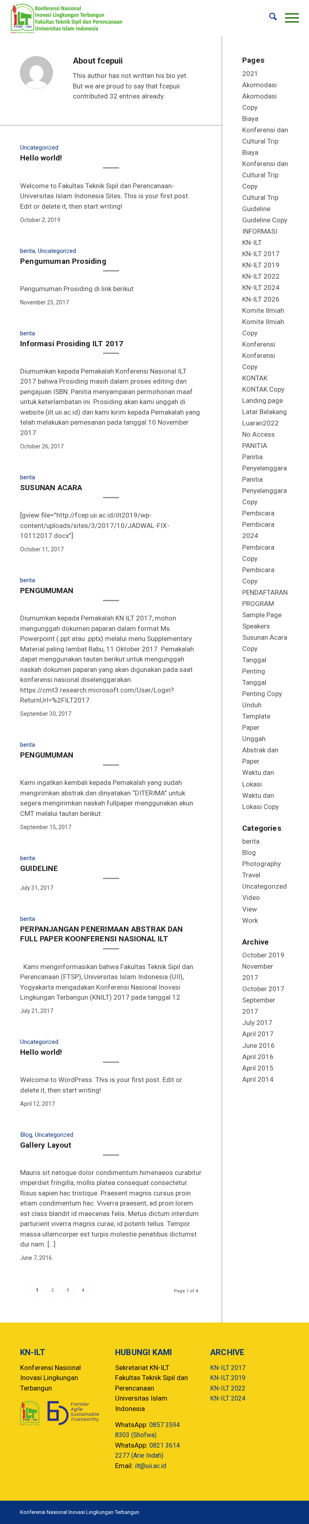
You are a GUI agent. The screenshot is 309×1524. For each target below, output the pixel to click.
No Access (258, 434)
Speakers (256, 626)
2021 (250, 74)
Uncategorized (39, 147)
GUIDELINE (39, 868)
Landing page (262, 400)
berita (27, 251)
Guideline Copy (264, 220)
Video (251, 897)
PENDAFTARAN (265, 592)
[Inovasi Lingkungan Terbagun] (66, 18)
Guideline (256, 209)
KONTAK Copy (263, 389)
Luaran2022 (260, 423)
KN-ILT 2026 (261, 299)
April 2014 (258, 1079)
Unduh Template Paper (256, 716)
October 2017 (263, 989)
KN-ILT (252, 242)
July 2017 (257, 1023)
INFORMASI (259, 231)
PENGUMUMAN (46, 590)
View (249, 909)
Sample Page (262, 615)
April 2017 (258, 1034)
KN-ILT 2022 (261, 276)
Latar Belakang (264, 412)
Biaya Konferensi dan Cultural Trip (265, 130)
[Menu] (288, 18)
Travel (251, 875)
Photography (261, 864)
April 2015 (258, 1068)
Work (250, 920)
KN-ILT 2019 (261, 265)
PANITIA (254, 446)
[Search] (269, 18)
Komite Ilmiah (263, 310)
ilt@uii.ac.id (150, 1466)
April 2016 (258, 1057)
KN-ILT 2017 (261, 254)
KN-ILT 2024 (261, 287)
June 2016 (258, 1045)
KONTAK (255, 378)
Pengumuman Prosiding (63, 261)
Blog (26, 1134)
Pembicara (258, 513)
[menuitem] (269, 18)
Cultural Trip (260, 197)
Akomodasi (259, 85)
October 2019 (263, 955)
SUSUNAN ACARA (51, 487)
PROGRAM (258, 604)
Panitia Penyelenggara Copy (264, 490)
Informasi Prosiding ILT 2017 (71, 343)
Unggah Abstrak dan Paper (260, 750)
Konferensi (258, 344)
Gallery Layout (46, 1145)
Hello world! (41, 157)
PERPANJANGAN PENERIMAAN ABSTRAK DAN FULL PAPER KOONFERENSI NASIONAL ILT (101, 934)
